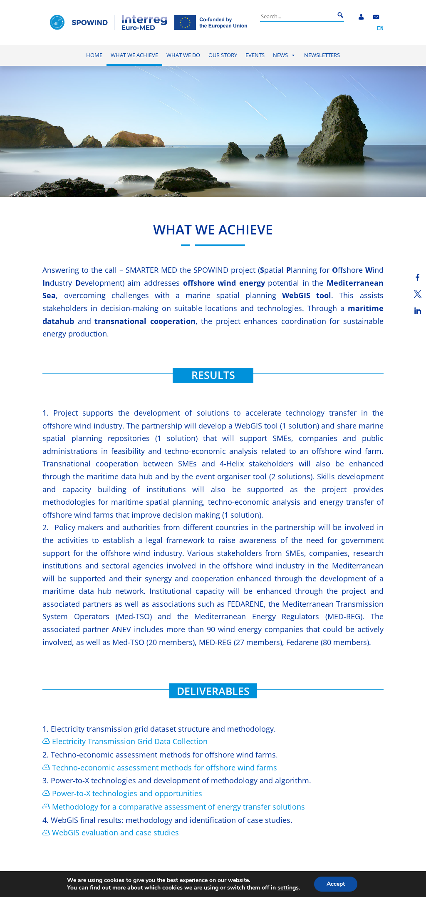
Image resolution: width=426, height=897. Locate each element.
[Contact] (376, 17)
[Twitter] (417, 294)
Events (255, 55)
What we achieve (134, 55)
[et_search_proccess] (340, 15)
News (280, 55)
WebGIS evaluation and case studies (115, 832)
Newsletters (322, 55)
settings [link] (288, 888)
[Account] (361, 17)
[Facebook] (417, 277)
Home (94, 55)
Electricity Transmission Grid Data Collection (130, 741)
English (380, 28)
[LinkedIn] (417, 310)
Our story (222, 55)
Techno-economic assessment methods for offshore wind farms (164, 767)
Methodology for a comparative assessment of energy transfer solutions (178, 807)
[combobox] (297, 16)
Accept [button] (336, 884)
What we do (183, 55)
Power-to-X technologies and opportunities (127, 793)
